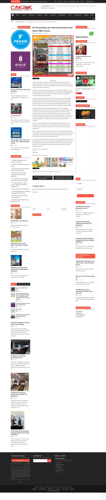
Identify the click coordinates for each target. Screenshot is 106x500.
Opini (56, 1)
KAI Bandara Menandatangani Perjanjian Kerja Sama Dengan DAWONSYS (85, 240)
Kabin (17, 15)
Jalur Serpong (79, 316)
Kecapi (60, 1)
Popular (14, 284)
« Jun (20, 482)
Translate (52, 8)
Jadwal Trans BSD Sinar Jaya (22, 288)
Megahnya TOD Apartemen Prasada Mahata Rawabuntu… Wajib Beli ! (20, 269)
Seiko (65, 1)
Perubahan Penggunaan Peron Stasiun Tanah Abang (20, 323)
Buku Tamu (19, 309)
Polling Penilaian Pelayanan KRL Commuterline (23, 304)
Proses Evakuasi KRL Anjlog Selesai (20, 189)
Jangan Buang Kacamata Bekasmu (83, 57)
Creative (39, 15)
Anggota (86, 15)
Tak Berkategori (50, 171)
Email (48, 209)
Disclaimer (58, 471)
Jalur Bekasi (79, 313)
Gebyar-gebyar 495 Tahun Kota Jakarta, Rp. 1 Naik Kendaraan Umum (85, 262)
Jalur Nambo (79, 311)
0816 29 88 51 (82, 36)
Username (79, 183)
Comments (26, 284)
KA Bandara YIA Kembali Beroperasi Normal (83, 207)
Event (69, 15)
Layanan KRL (77, 15)
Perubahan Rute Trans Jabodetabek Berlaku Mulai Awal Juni (84, 291)
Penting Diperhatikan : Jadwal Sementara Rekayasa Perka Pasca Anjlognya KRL (19, 184)
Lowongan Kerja (89, 1)
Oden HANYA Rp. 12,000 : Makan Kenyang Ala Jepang (19, 244)
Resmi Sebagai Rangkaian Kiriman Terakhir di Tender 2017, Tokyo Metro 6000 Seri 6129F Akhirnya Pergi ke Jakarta (23, 296)
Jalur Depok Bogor (80, 314)
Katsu (78, 1)
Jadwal (24, 15)
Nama (33, 209)
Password (79, 189)
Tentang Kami (59, 462)
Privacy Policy (59, 468)
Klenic (92, 15)
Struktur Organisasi (60, 464)
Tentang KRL (57, 171)
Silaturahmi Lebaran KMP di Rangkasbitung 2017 (23, 315)
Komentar (35, 192)
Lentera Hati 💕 (16, 115)
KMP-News (43, 171)
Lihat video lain (85, 88)
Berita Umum (37, 171)
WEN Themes (56, 490)
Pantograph (72, 1)
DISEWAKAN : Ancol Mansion (19, 221)
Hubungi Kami (59, 466)
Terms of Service (60, 470)
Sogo (82, 1)
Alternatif (53, 15)
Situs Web (63, 209)
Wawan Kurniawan (44, 33)
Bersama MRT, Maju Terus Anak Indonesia (20, 90)
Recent (19, 284)
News (46, 15)
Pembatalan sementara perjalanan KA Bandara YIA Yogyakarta (84, 223)
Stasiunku (31, 15)
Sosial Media (62, 15)
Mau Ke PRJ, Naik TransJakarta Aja (85, 277)
